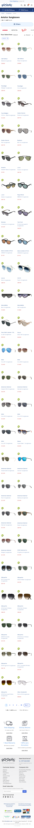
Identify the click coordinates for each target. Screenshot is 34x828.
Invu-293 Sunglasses (6, 416)
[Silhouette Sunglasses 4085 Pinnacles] (8, 625)
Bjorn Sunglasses (5, 307)
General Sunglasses (22, 389)
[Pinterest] (8, 797)
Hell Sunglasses (21, 307)
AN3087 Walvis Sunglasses (8, 169)
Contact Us (21, 774)
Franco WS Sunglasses (23, 694)
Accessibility (22, 780)
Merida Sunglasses (6, 60)
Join (24, 791)
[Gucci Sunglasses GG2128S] (24, 323)
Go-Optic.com (8, 821)
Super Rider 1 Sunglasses (24, 443)
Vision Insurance (23, 771)
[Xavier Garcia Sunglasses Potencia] (24, 103)
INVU (2, 359)
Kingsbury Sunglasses (23, 552)
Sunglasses (8, 13)
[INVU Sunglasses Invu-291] (8, 431)
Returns (4, 771)
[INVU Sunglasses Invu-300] (24, 350)
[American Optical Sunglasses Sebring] (24, 486)
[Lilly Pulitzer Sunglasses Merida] (8, 49)
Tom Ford (20, 222)
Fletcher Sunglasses (6, 525)
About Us (21, 772)
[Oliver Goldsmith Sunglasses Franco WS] (24, 682)
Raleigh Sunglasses (6, 88)
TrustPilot (7, 817)
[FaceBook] (3, 797)
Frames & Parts (6, 776)
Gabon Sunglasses (6, 197)
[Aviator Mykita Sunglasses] (14, 30)
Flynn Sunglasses (6, 497)
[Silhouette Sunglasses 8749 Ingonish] (8, 654)
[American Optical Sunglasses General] (24, 377)
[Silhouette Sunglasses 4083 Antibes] (24, 568)
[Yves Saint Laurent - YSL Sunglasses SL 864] (8, 323)
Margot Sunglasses (6, 552)
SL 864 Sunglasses (6, 334)
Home (2, 13)
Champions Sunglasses (7, 224)
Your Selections (6, 35)
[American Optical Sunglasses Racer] (24, 513)
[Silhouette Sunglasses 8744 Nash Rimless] (8, 596)
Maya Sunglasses (22, 60)
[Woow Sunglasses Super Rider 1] (24, 431)
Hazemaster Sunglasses (7, 470)
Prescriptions (6, 772)
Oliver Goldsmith (22, 692)
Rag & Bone (20, 194)
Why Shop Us (6, 782)
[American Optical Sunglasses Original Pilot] (8, 377)
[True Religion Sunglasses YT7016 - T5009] (8, 103)
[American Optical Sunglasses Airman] (24, 459)
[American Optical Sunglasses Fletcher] (8, 513)
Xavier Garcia (21, 113)
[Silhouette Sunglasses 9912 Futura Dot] (8, 567)
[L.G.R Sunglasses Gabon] (8, 185)
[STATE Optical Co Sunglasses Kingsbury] (24, 540)
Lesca (3, 278)
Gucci (19, 332)
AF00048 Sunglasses (22, 253)
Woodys (3, 222)
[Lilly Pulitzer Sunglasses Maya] (24, 49)
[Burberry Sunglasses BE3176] (24, 131)
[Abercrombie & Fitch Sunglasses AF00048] (24, 241)
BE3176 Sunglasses (22, 142)
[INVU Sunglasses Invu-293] (8, 404)
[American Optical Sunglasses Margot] (8, 540)
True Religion (4, 113)
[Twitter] (5, 797)
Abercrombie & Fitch (7, 250)
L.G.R (18, 167)
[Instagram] (10, 797)
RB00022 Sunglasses (22, 197)
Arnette (3, 167)
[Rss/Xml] (12, 797)
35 (21, 705)
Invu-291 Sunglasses (6, 443)
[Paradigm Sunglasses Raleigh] (8, 76)
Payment (5, 779)
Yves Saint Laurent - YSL (7, 332)
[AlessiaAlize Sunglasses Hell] (24, 295)
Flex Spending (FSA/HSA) (25, 769)
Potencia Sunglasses (23, 115)
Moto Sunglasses (6, 280)
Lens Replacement (7, 783)
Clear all (15, 34)
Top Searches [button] (17, 825)
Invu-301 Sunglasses (6, 362)
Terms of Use (22, 777)
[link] (17, 811)
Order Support (6, 780)
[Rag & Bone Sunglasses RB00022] (24, 185)
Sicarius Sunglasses (22, 169)
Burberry (19, 140)
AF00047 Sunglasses (6, 252)
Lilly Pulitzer (4, 58)
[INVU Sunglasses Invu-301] (8, 350)
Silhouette (4, 577)
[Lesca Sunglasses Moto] (8, 268)
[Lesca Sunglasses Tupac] (24, 268)
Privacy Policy (22, 776)
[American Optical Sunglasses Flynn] (8, 486)
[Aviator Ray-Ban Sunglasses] (24, 30)
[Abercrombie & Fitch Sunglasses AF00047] (8, 241)
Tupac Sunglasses (22, 280)
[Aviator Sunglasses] (9, 761)
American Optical (6, 387)
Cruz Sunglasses (21, 88)
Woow (19, 441)
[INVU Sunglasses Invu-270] (24, 404)
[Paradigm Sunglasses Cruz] (24, 76)
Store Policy (21, 779)
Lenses (4, 774)
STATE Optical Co (22, 550)
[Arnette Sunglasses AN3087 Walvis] (8, 158)
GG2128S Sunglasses (23, 334)
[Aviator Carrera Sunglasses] (5, 30)
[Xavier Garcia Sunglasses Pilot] (8, 131)
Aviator (14, 13)
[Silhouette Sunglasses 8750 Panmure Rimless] (8, 682)
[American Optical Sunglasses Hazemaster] (8, 459)
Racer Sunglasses (22, 525)
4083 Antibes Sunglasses (24, 579)
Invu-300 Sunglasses (23, 362)
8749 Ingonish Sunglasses (8, 665)
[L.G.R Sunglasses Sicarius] (24, 158)
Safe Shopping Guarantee (24, 805)
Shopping (5, 777)
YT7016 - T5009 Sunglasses (8, 115)
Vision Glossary (22, 782)
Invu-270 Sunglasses (23, 416)
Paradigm (4, 86)
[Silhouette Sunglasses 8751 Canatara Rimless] (24, 654)
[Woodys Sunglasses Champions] (8, 212)
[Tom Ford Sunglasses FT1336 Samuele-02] (24, 212)
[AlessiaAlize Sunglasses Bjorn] (8, 295)
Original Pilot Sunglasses (7, 389)
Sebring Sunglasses (22, 497)
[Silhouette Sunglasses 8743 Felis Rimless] (24, 596)
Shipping (5, 769)
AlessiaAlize (4, 305)
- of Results (11, 710)
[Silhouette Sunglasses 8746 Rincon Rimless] (24, 625)
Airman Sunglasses (22, 470)
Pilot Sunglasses (5, 142)
